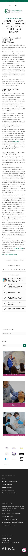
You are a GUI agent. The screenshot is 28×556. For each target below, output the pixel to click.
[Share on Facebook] (3, 269)
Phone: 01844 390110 (21, 1)
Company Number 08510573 (9, 519)
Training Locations (7, 487)
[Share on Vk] (19, 269)
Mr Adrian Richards (19, 260)
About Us (4, 478)
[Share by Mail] (24, 269)
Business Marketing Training (14, 18)
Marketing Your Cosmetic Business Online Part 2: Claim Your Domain (14, 26)
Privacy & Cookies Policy (8, 525)
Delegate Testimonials (8, 490)
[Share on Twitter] (6, 269)
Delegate (20, 522)
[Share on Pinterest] (11, 269)
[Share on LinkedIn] (14, 269)
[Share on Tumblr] (16, 269)
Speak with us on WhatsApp (9, 1)
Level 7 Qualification (7, 484)
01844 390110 (9, 516)
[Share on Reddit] (22, 269)
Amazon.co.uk (15, 141)
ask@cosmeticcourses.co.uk (9, 254)
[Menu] (9, 5)
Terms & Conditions (7, 522)
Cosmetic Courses (18, 248)
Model (15, 522)
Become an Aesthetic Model (9, 493)
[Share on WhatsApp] (8, 269)
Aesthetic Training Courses (9, 481)
